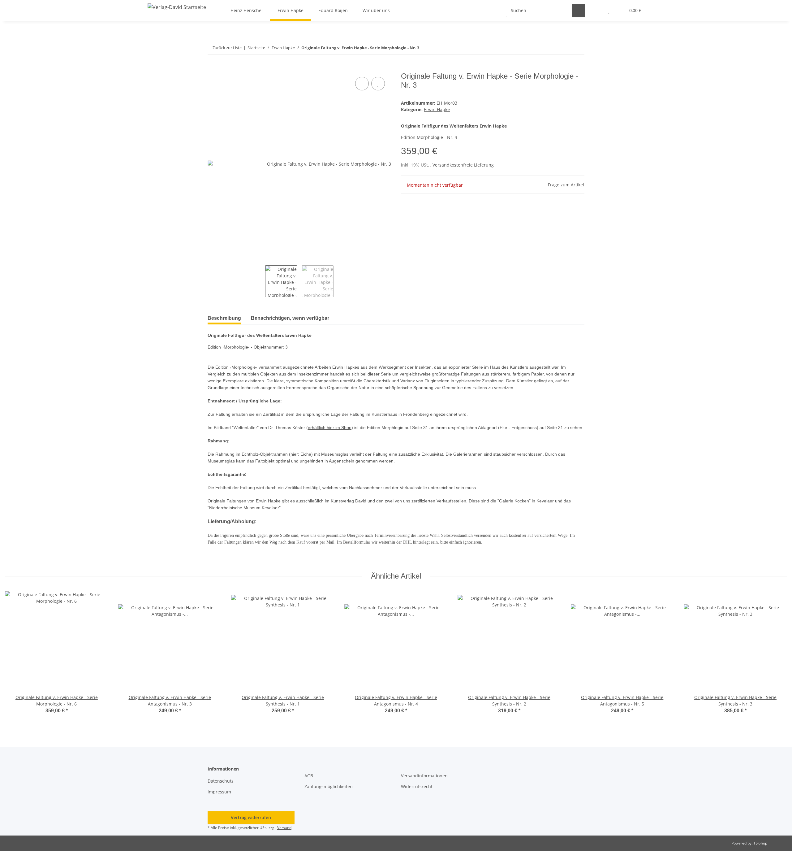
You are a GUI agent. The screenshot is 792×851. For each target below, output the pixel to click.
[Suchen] (578, 10)
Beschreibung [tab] (224, 318)
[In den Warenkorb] (212, 68)
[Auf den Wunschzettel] (378, 83)
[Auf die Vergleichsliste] (362, 83)
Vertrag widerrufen (251, 817)
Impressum (219, 792)
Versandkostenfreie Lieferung (463, 165)
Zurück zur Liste (227, 47)
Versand (284, 827)
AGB (308, 776)
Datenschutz (221, 781)
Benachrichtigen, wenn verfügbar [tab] (290, 318)
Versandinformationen (424, 776)
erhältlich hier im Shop (329, 427)
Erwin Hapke (437, 109)
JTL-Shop (759, 843)
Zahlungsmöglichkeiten (328, 786)
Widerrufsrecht (417, 786)
